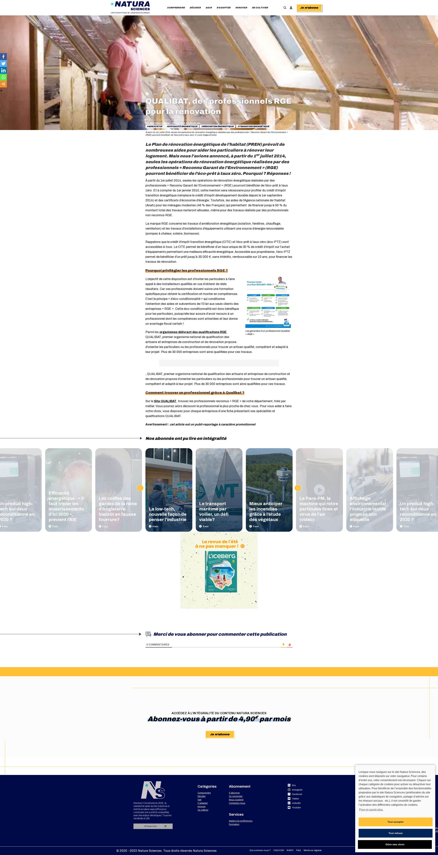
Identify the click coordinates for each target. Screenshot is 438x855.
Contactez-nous (237, 803)
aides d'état (155, 126)
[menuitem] (176, 7)
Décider (202, 796)
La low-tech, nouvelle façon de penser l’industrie (167, 514)
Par (157, 123)
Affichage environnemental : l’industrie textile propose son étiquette (369, 509)
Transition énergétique (254, 126)
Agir (200, 799)
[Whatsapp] (3, 77)
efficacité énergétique (182, 126)
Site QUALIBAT (165, 401)
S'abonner (234, 792)
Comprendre (204, 792)
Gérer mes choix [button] (394, 844)
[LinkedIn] (3, 70)
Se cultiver (203, 809)
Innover (202, 806)
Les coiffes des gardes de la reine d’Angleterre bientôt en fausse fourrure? (118, 509)
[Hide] (1, 90)
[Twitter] (3, 63)
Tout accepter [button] (396, 821)
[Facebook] (3, 56)
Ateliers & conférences (241, 820)
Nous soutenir (236, 799)
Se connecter (236, 796)
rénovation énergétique (218, 126)
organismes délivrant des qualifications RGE (193, 332)
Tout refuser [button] (396, 833)
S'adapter (203, 803)
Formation (234, 824)
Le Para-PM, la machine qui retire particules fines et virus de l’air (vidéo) (318, 509)
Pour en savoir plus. (371, 809)
